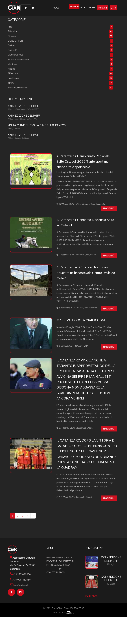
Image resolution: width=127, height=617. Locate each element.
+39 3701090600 (22, 574)
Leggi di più (108, 208)
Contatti (91, 7)
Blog (83, 7)
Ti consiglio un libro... (18, 87)
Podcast (51, 561)
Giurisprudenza (15, 54)
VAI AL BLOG (91, 596)
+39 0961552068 (22, 579)
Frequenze (65, 557)
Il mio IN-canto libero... (19, 59)
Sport (11, 82)
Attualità (12, 31)
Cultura (11, 45)
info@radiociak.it (22, 585)
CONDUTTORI (15, 40)
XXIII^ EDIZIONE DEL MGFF (111, 559)
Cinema (12, 36)
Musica (11, 68)
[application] (40, 8)
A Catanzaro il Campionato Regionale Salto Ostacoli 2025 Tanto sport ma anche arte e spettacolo (83, 161)
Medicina (12, 64)
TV (114, 8)
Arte (10, 26)
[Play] (25, 7)
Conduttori (66, 561)
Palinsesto (53, 557)
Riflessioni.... (14, 73)
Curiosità (12, 50)
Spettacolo (14, 78)
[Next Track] (33, 7)
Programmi (53, 565)
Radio (73, 6)
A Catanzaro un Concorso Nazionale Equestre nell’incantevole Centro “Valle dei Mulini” (86, 272)
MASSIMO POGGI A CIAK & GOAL (81, 320)
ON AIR (103, 8)
